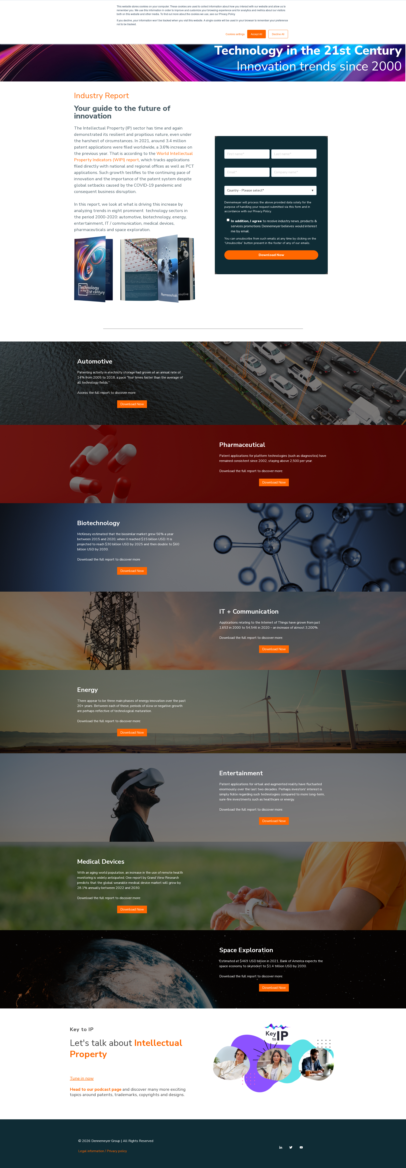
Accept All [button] (256, 34)
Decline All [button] (278, 34)
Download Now (132, 404)
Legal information (91, 1151)
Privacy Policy (262, 211)
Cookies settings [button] (235, 34)
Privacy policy (117, 1151)
